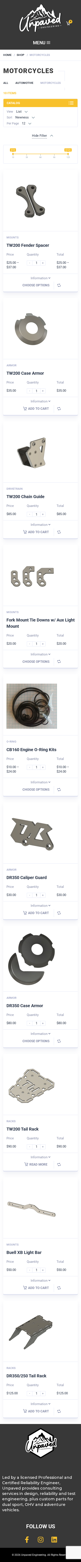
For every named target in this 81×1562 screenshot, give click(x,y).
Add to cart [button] (38, 409)
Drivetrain (14, 488)
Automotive (24, 82)
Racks (11, 1121)
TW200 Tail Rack (22, 1129)
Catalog (13, 103)
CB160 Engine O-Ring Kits (31, 749)
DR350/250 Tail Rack (26, 1375)
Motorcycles (50, 82)
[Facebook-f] (27, 1539)
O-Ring (11, 741)
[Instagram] (40, 1539)
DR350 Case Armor (24, 1005)
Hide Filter (39, 136)
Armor (11, 365)
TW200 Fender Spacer (27, 245)
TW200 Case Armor (25, 373)
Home (7, 55)
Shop (20, 55)
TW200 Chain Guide (25, 496)
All (5, 82)
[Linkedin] (54, 1539)
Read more (38, 1164)
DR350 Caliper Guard (26, 877)
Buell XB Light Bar (23, 1252)
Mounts (12, 237)
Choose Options (35, 285)
